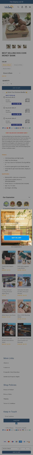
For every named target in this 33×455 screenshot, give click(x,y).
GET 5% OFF (16, 238)
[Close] (30, 211)
